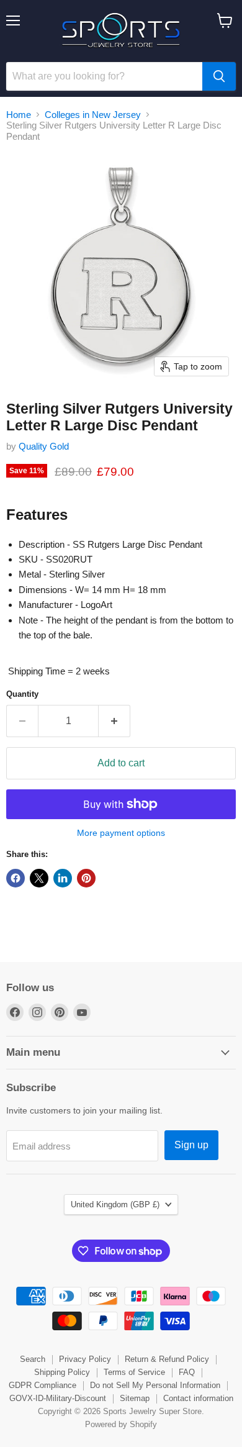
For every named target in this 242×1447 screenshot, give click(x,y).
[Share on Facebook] (15, 878)
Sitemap (135, 1398)
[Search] (219, 76)
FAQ (187, 1372)
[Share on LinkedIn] (62, 878)
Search (32, 1359)
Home (18, 114)
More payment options (121, 833)
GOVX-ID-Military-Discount (57, 1398)
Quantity (22, 694)
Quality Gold (44, 446)
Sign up (191, 1145)
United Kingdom (115, 1204)
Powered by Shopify (121, 1424)
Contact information (198, 1398)
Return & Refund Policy (167, 1359)
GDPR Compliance (42, 1385)
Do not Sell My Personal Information (155, 1385)
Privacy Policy (85, 1359)
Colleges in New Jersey (93, 114)
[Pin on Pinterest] (86, 878)
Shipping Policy (62, 1372)
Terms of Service (134, 1372)
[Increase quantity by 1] (114, 721)
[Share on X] (39, 878)
